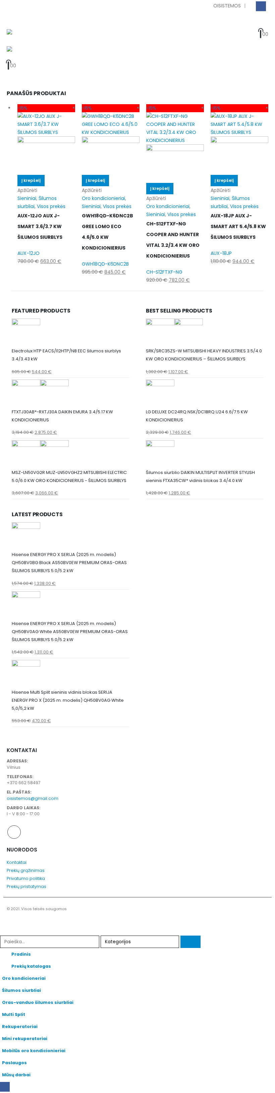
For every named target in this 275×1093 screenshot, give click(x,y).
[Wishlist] (261, 24)
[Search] (190, 942)
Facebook (14, 832)
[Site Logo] (25, 37)
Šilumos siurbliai (21, 990)
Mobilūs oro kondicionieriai (33, 1050)
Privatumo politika (26, 878)
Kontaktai (16, 862)
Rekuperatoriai (20, 1026)
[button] (13, 20)
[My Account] (249, 24)
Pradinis (21, 954)
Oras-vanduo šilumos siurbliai (37, 1002)
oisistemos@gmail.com (32, 798)
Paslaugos (14, 1063)
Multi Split (13, 1014)
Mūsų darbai (16, 1075)
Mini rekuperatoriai (24, 1038)
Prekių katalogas (31, 966)
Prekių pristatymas (26, 886)
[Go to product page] (70, 333)
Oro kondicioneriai (24, 978)
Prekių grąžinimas (26, 870)
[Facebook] (261, 6)
